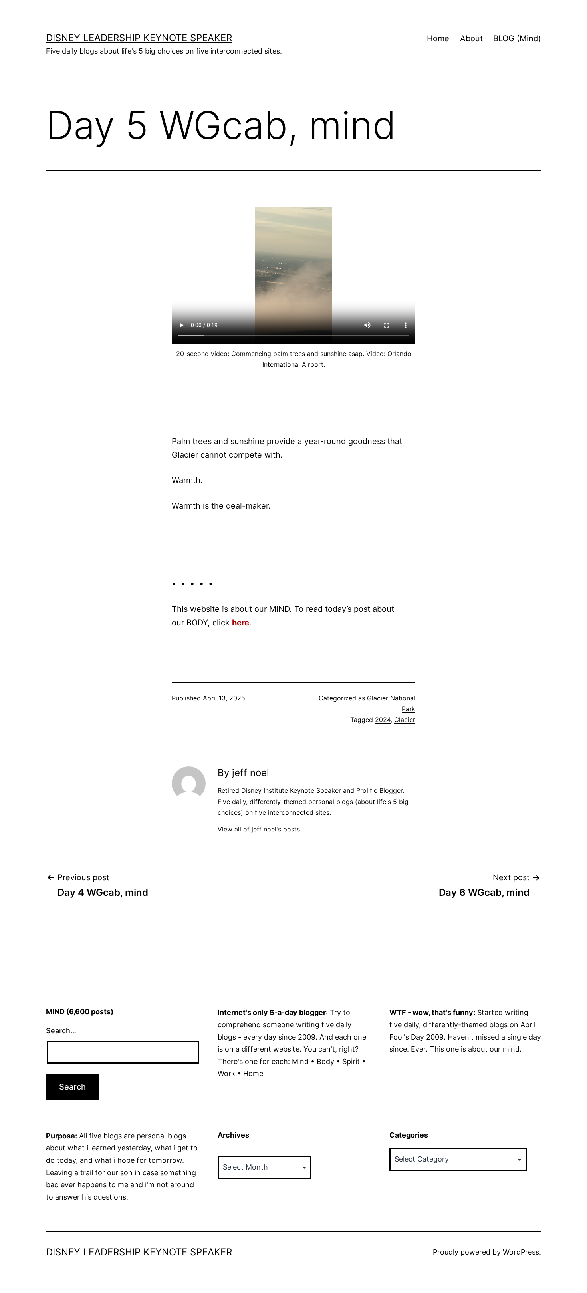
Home (438, 38)
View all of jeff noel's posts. (259, 829)
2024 (383, 720)
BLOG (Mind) (517, 38)
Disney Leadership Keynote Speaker (139, 38)
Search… (61, 1030)
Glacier (404, 720)
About (471, 38)
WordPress (521, 1252)
